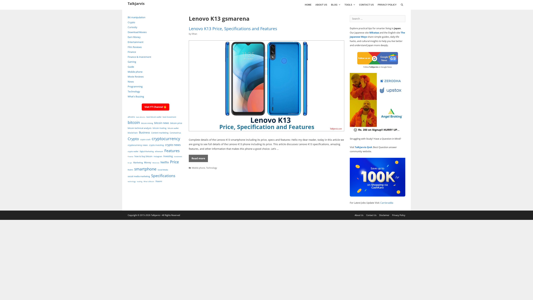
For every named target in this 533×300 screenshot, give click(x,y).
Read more (198, 158)
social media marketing (139, 176)
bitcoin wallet (173, 128)
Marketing (138, 162)
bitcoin (134, 122)
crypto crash (145, 139)
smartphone (145, 169)
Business (144, 132)
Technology (211, 167)
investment (178, 157)
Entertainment (135, 42)
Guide (131, 66)
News (131, 81)
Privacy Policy (387, 5)
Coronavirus (175, 132)
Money (147, 162)
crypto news (173, 145)
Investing (168, 156)
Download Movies (137, 32)
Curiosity (132, 27)
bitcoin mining (147, 123)
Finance (132, 51)
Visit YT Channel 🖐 (155, 106)
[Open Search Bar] (402, 4)
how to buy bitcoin (143, 156)
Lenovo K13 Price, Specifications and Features (233, 28)
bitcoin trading (159, 128)
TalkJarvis (136, 3)
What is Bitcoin (149, 181)
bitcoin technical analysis (139, 128)
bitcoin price (176, 123)
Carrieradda (386, 202)
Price (174, 161)
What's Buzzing (136, 96)
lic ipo (130, 163)
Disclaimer (384, 215)
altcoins (131, 117)
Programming (135, 86)
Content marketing (160, 132)
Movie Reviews (136, 76)
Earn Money (134, 37)
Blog (334, 5)
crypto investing (156, 145)
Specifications (163, 175)
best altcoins (140, 117)
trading (139, 181)
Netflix (164, 162)
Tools (348, 5)
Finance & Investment (139, 56)
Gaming (132, 61)
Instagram (158, 156)
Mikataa (374, 32)
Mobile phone (198, 167)
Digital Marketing (147, 151)
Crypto (131, 22)
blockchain (133, 132)
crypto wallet (133, 151)
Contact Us (366, 5)
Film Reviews (135, 47)
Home (308, 5)
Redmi (130, 170)
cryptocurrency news (138, 145)
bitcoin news (161, 123)
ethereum (159, 151)
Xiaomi (158, 181)
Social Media (163, 170)
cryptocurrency (166, 138)
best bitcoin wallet (153, 117)
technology (132, 181)
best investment (169, 117)
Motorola (155, 163)
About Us (321, 5)
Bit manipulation (136, 17)
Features (172, 150)
